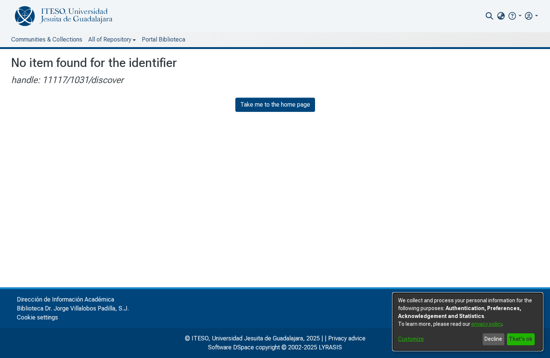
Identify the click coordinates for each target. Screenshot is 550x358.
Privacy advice (347, 338)
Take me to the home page (275, 104)
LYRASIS (330, 347)
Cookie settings (37, 317)
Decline (493, 339)
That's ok (520, 339)
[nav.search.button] (489, 16)
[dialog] (468, 322)
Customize (411, 339)
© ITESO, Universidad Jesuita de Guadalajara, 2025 (252, 338)
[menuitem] (500, 16)
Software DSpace (231, 347)
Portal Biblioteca (163, 39)
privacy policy (486, 324)
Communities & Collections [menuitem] (46, 39)
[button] (515, 15)
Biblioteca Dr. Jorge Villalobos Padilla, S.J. (73, 308)
